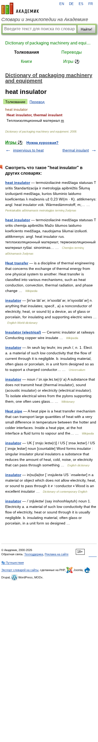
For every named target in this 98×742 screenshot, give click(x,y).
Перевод (37, 102)
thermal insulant (75, 150)
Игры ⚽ (71, 61)
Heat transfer (16, 263)
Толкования (26, 52)
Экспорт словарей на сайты (19, 570)
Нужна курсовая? (42, 142)
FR (90, 4)
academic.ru (20, 8)
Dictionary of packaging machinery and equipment (49, 43)
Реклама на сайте (56, 554)
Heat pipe (13, 411)
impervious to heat (28, 150)
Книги (26, 61)
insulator (13, 300)
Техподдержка (33, 554)
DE (71, 4)
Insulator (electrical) (23, 332)
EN (61, 4)
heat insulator (17, 182)
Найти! (86, 29)
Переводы (71, 52)
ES (81, 4)
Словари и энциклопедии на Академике (44, 19)
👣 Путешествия (12, 562)
